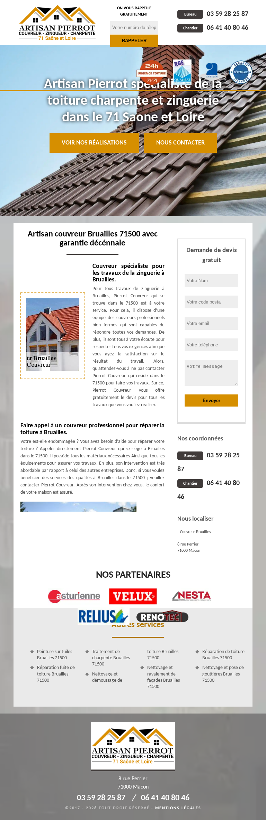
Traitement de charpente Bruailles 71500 (111, 658)
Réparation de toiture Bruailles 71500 (223, 655)
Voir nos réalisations (94, 143)
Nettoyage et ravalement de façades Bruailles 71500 (163, 677)
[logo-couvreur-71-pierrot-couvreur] (57, 22)
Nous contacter (180, 143)
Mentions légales (178, 808)
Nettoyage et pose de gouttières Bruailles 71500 (223, 674)
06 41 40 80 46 (215, 28)
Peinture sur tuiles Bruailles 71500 (54, 655)
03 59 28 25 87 (216, 14)
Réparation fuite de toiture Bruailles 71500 (56, 674)
